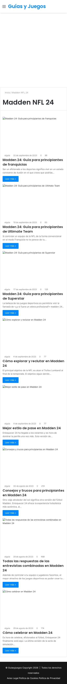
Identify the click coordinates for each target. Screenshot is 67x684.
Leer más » (10, 178)
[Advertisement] (33, 51)
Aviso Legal (13, 678)
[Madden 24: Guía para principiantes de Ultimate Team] (33, 201)
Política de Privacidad (49, 678)
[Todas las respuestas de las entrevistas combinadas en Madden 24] (33, 535)
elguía (7, 155)
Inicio (7, 92)
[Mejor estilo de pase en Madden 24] (33, 402)
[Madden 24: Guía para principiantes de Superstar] (33, 268)
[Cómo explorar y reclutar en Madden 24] (33, 335)
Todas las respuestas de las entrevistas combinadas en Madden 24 (33, 566)
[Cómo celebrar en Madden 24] (33, 607)
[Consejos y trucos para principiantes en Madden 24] (33, 465)
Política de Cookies (29, 678)
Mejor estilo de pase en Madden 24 (32, 428)
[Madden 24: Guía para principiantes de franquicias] (33, 134)
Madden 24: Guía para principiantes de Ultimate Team (33, 229)
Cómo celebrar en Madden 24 (28, 632)
